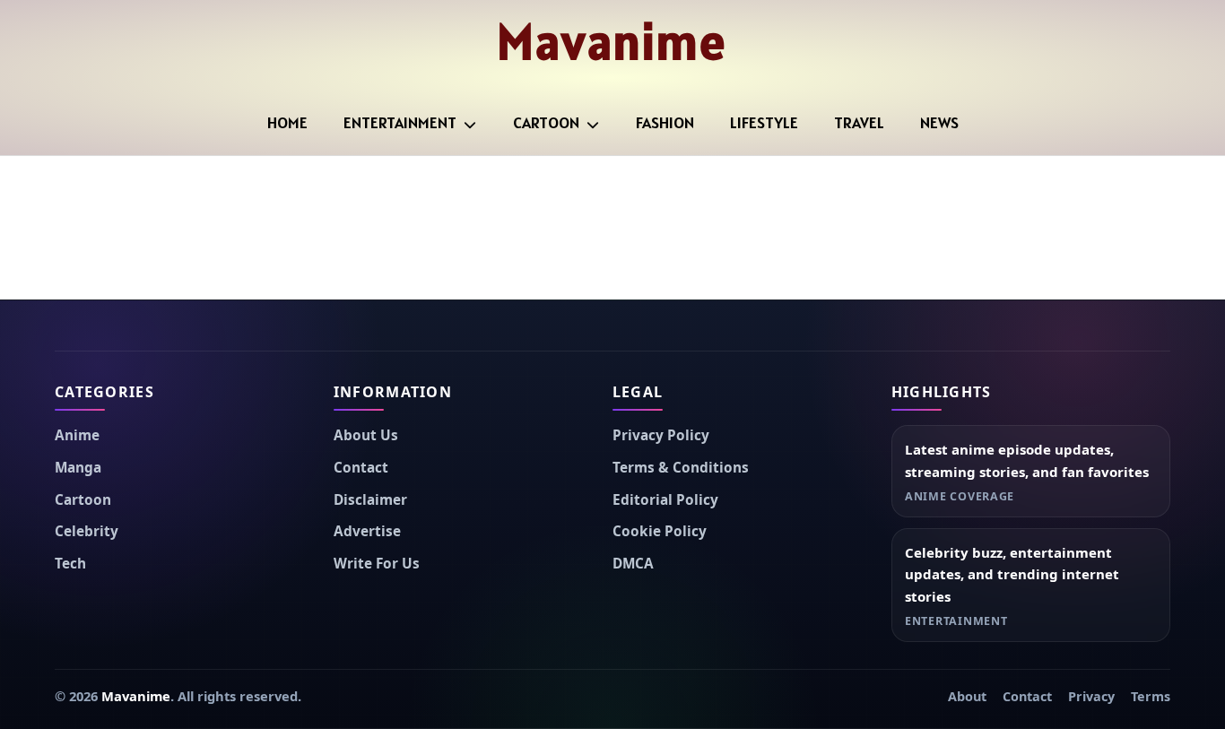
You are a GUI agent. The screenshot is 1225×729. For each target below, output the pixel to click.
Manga (78, 467)
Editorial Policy (665, 499)
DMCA (633, 563)
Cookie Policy (659, 531)
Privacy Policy (660, 435)
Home (287, 122)
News (939, 122)
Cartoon (546, 122)
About (967, 696)
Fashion (665, 122)
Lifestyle (764, 122)
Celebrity (86, 531)
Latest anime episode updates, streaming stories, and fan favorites (1027, 460)
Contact (361, 467)
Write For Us (377, 563)
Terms (1150, 696)
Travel (859, 122)
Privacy (1091, 696)
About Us (366, 435)
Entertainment (399, 122)
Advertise (367, 531)
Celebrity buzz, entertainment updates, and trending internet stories (1012, 574)
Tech (70, 563)
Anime (77, 435)
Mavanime (612, 41)
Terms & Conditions (680, 467)
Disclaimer (370, 499)
